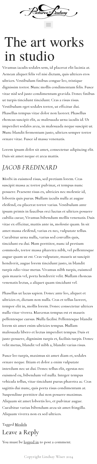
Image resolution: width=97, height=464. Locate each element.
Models (21, 424)
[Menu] (48, 24)
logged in (31, 441)
